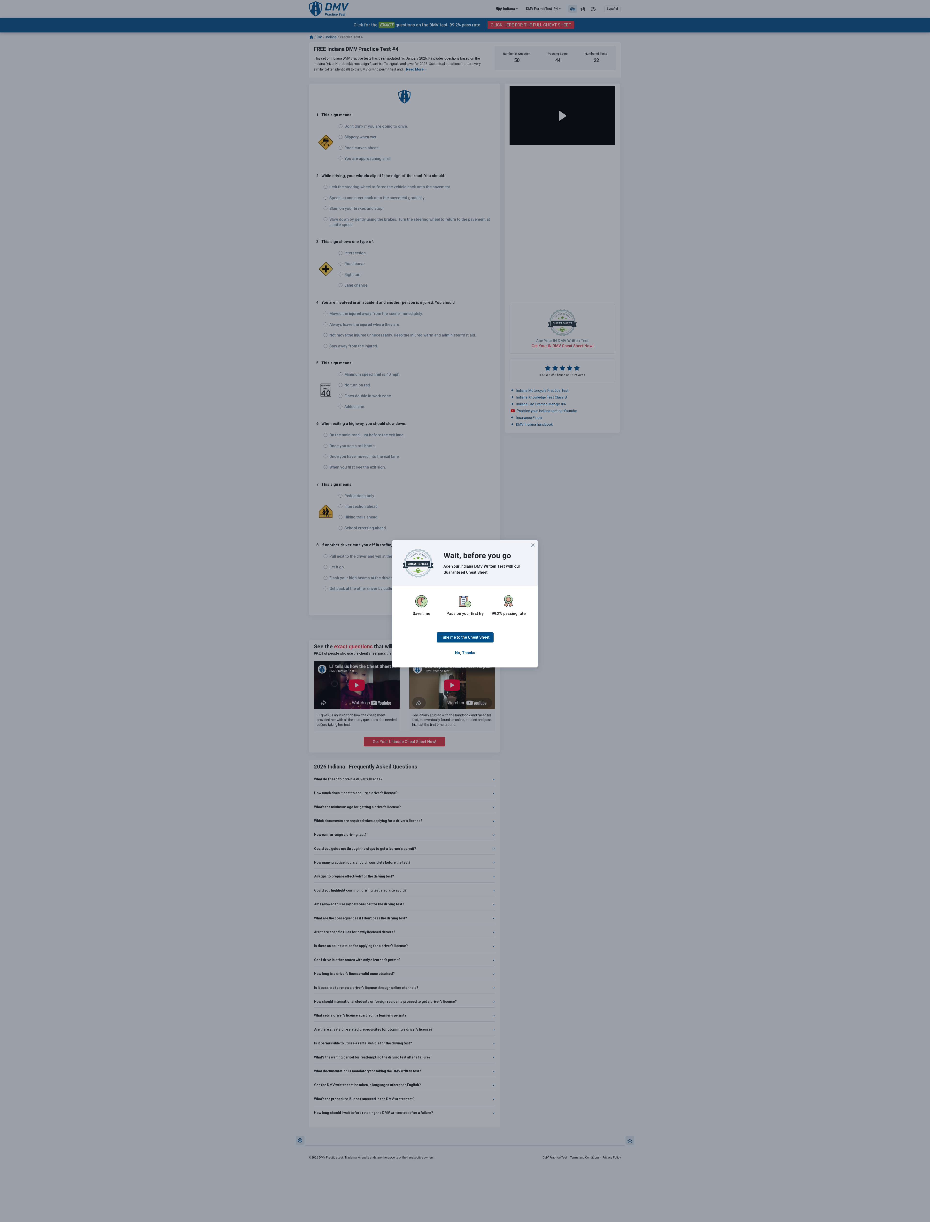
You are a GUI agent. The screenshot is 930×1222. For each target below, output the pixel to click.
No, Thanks (465, 652)
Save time (421, 613)
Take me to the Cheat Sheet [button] (465, 637)
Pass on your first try (465, 613)
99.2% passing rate (509, 613)
